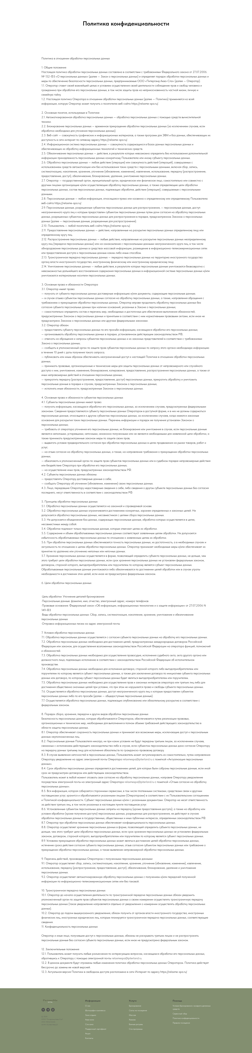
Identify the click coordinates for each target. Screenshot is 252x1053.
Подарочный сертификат (95, 1029)
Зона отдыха (90, 1015)
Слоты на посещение (138, 1010)
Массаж (132, 1015)
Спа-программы (135, 1029)
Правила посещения (181, 1023)
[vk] (43, 1010)
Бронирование (135, 1006)
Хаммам (132, 1019)
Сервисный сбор (180, 1013)
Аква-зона (89, 1019)
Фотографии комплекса (95, 1010)
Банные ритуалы (136, 1024)
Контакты (89, 1038)
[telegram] (48, 1010)
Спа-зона (89, 1024)
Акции (87, 1033)
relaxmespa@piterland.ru (137, 759)
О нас (87, 1006)
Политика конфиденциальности (186, 1018)
